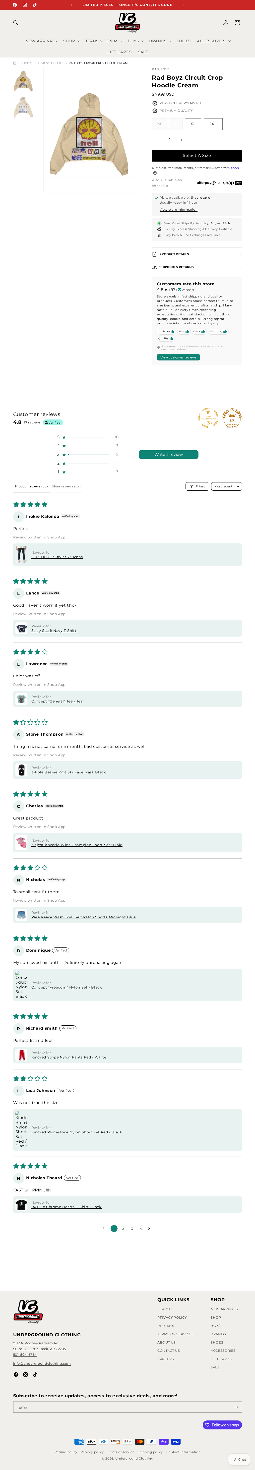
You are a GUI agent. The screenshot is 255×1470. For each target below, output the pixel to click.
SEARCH (164, 1309)
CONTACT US (168, 1350)
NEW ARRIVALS (224, 1309)
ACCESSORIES (223, 1350)
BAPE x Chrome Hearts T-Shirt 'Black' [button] (66, 1207)
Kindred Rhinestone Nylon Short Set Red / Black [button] (76, 1132)
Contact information (183, 1452)
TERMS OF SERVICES (175, 1334)
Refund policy (66, 1452)
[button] (19, 22)
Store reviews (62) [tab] (66, 486)
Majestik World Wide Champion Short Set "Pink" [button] (77, 845)
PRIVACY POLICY (172, 1317)
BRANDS (218, 1334)
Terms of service (120, 1452)
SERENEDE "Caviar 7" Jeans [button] (57, 557)
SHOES (217, 1342)
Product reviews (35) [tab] (31, 486)
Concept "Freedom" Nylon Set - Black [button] (66, 987)
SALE (215, 1367)
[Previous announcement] (71, 5)
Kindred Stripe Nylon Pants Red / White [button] (68, 1057)
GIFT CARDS (221, 1359)
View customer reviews (178, 357)
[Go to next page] (150, 1228)
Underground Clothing (134, 1458)
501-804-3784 (25, 1354)
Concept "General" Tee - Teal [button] (57, 701)
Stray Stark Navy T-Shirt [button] (54, 630)
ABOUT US (166, 1342)
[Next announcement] (183, 5)
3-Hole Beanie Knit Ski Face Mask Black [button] (68, 772)
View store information (178, 209)
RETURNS (165, 1326)
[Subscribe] (236, 1407)
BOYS (216, 1326)
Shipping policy (150, 1452)
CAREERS (165, 1359)
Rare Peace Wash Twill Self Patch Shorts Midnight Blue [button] (83, 917)
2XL (213, 124)
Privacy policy (92, 1452)
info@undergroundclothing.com (42, 1363)
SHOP (216, 1317)
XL (193, 124)
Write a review (168, 454)
